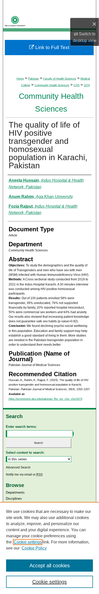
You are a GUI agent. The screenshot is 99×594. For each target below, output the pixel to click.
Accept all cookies (49, 565)
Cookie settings (28, 542)
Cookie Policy (34, 548)
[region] (49, 548)
